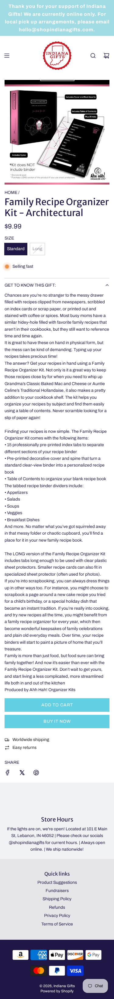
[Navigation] (6, 55)
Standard (16, 248)
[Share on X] (22, 773)
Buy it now (57, 721)
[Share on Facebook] (7, 773)
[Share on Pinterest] (36, 773)
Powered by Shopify (57, 991)
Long (37, 248)
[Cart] (106, 55)
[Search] (93, 55)
